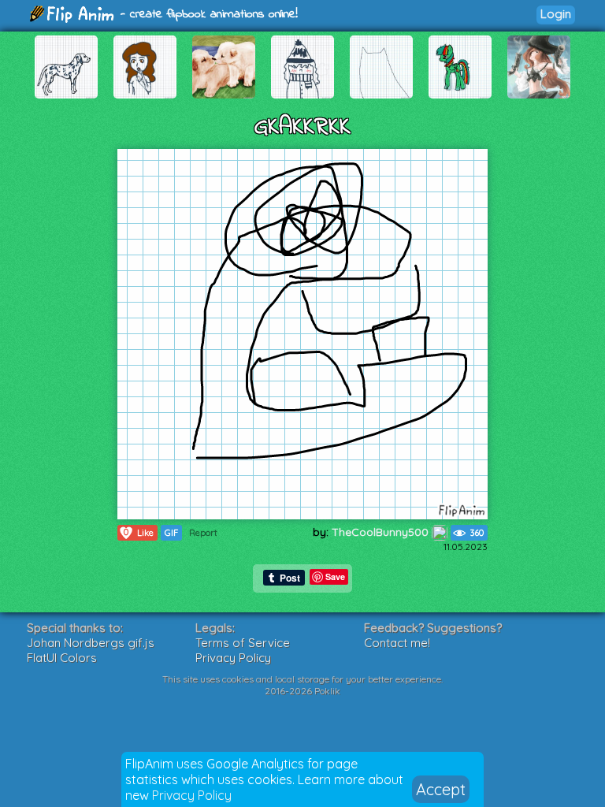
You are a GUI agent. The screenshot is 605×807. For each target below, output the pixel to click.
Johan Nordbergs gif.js (90, 642)
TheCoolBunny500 (382, 532)
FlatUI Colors (62, 657)
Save (335, 576)
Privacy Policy (192, 795)
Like (139, 532)
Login (555, 13)
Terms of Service (242, 642)
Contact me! (397, 642)
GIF (171, 532)
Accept (441, 789)
